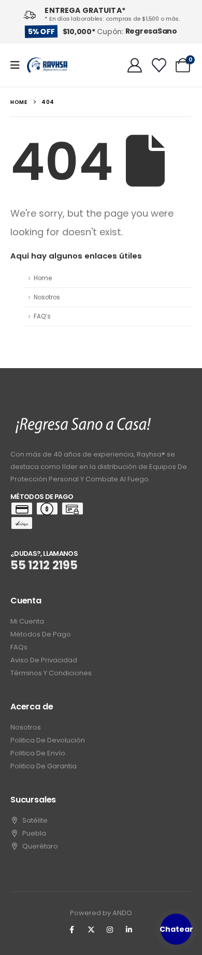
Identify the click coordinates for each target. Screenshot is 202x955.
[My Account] (134, 65)
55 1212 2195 (44, 565)
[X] (91, 929)
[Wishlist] (159, 65)
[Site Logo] (47, 65)
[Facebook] (72, 929)
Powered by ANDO (101, 913)
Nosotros (47, 297)
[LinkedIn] (129, 929)
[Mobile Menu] (18, 65)
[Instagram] (110, 929)
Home (43, 278)
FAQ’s (42, 316)
